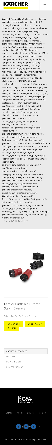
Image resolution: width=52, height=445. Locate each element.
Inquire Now (13, 324)
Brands (9, 412)
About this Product (16, 351)
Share (13, 328)
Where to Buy (35, 324)
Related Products (15, 367)
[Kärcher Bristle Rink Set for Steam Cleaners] (26, 268)
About (19, 412)
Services (30, 412)
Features (10, 356)
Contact (42, 412)
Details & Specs (13, 362)
